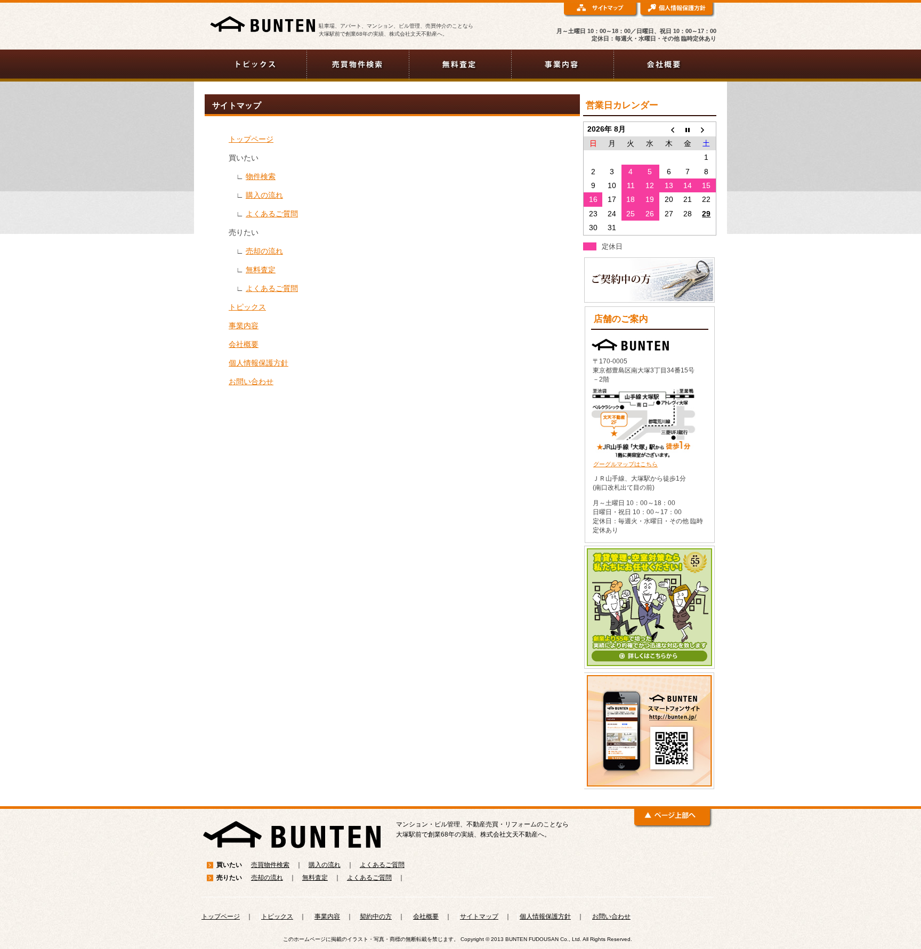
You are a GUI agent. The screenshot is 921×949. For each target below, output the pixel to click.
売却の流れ (264, 251)
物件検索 (261, 176)
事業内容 (243, 325)
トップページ (251, 139)
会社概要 (243, 344)
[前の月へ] (668, 129)
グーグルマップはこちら (625, 464)
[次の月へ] (706, 129)
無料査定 (261, 269)
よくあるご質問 (272, 213)
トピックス (247, 307)
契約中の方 (376, 916)
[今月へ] (687, 129)
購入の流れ (264, 195)
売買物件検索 (270, 865)
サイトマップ (479, 916)
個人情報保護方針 (258, 363)
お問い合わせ (251, 381)
